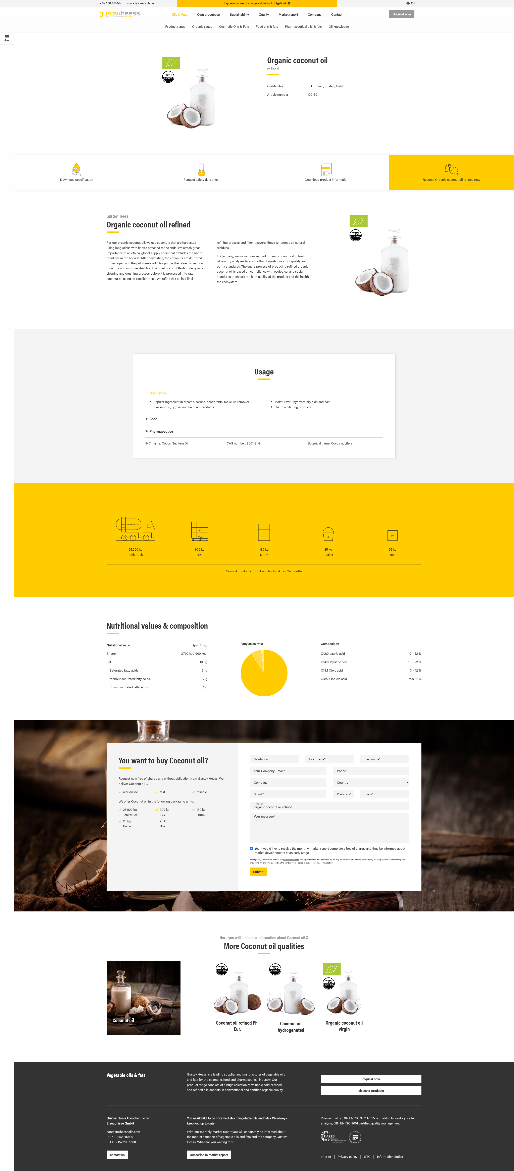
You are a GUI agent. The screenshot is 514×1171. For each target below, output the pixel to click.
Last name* (372, 759)
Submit (258, 871)
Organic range (202, 26)
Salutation (261, 759)
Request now (402, 14)
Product (258, 803)
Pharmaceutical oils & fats (303, 26)
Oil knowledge (339, 26)
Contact (336, 14)
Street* (259, 794)
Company (314, 14)
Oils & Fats (179, 14)
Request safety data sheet (201, 179)
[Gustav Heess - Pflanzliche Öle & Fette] (120, 13)
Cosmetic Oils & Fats (234, 26)
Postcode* (344, 794)
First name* (317, 759)
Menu (6, 40)
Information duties (390, 1156)
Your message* (264, 816)
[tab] (263, 393)
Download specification (76, 179)
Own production (208, 14)
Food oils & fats (267, 26)
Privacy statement (291, 859)
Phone (341, 771)
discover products (371, 1090)
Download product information (326, 179)
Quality (264, 14)
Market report (288, 14)
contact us (117, 1154)
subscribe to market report (209, 1154)
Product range (175, 26)
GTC (367, 1156)
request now (371, 1079)
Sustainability (239, 14)
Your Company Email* (269, 771)
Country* (343, 782)
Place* (368, 794)
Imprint (326, 1156)
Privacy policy (347, 1156)
